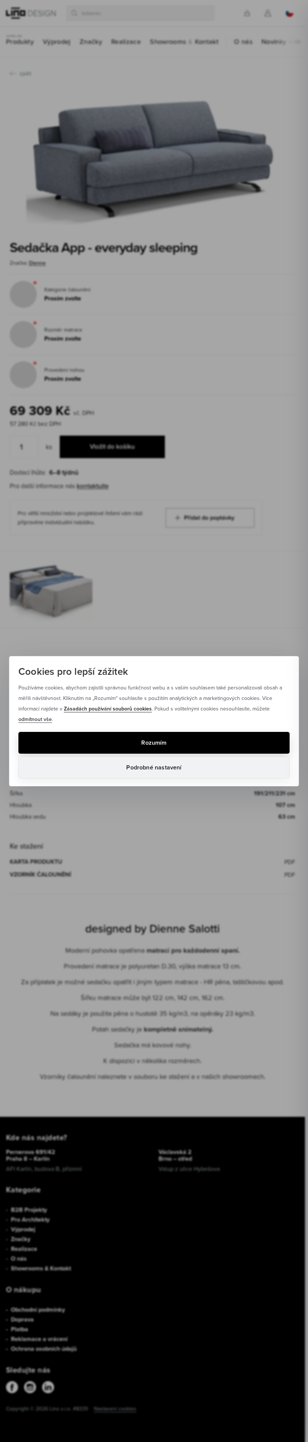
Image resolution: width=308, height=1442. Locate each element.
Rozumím (153, 742)
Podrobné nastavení (153, 767)
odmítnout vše (35, 719)
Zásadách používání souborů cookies (108, 708)
